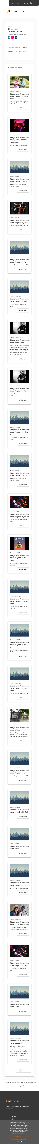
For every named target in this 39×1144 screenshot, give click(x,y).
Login (34, 3)
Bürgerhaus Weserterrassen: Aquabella (19, 1042)
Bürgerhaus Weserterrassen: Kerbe (19, 1005)
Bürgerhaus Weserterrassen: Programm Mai (19, 260)
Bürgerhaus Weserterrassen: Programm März (19, 389)
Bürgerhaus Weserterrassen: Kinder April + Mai (19, 923)
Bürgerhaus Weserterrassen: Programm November (19, 601)
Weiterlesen (23, 108)
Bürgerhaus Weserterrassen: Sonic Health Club (19, 811)
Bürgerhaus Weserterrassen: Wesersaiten (19, 341)
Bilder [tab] (25, 47)
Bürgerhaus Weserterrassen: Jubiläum (19, 728)
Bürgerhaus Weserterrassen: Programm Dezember (19, 557)
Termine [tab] (10, 51)
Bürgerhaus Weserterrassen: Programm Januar (19, 515)
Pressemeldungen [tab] (14, 47)
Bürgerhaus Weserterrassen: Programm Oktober (19, 644)
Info (12, 3)
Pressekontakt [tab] (21, 51)
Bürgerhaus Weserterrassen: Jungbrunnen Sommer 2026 (19, 139)
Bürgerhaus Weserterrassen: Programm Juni (19, 221)
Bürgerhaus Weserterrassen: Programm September (19, 96)
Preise (12, 1119)
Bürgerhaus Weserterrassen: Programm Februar (19, 432)
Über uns (13, 1116)
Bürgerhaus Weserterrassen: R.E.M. (19, 847)
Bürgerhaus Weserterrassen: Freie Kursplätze (19, 180)
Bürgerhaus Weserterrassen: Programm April (19, 300)
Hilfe (18, 3)
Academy (25, 3)
